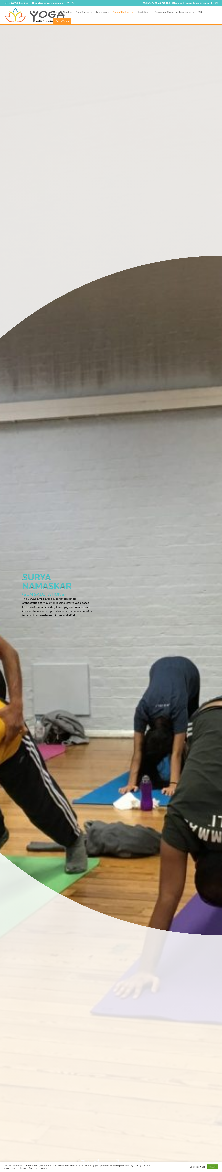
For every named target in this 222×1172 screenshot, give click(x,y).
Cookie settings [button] (197, 1167)
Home (56, 12)
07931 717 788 (162, 3)
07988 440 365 (21, 3)
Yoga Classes (82, 12)
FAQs (200, 12)
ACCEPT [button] (212, 1167)
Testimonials (102, 12)
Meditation (142, 12)
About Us (67, 12)
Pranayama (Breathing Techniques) (173, 12)
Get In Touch (62, 21)
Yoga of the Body (121, 12)
